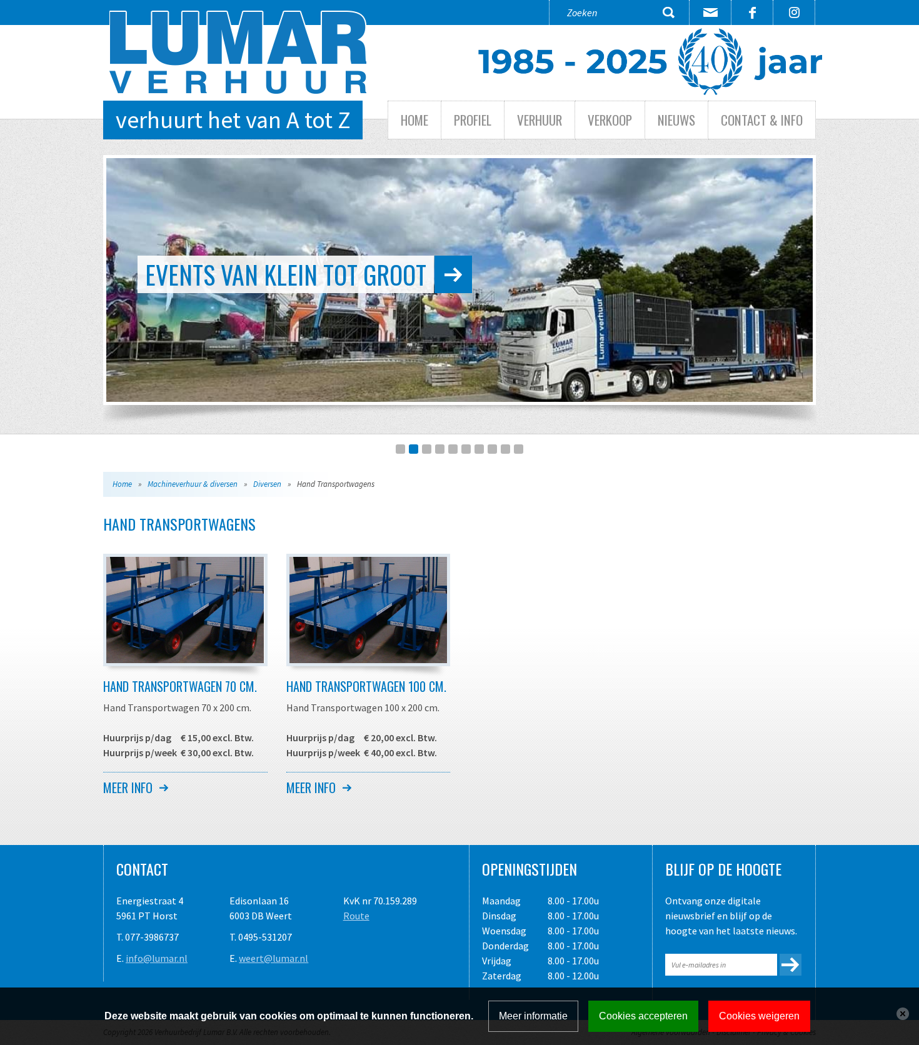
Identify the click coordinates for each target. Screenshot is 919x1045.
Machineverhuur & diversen (193, 484)
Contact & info (762, 119)
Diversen (267, 484)
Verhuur (539, 119)
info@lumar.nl (157, 958)
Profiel (472, 119)
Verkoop (610, 119)
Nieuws (676, 119)
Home (414, 119)
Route (356, 915)
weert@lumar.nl (273, 958)
